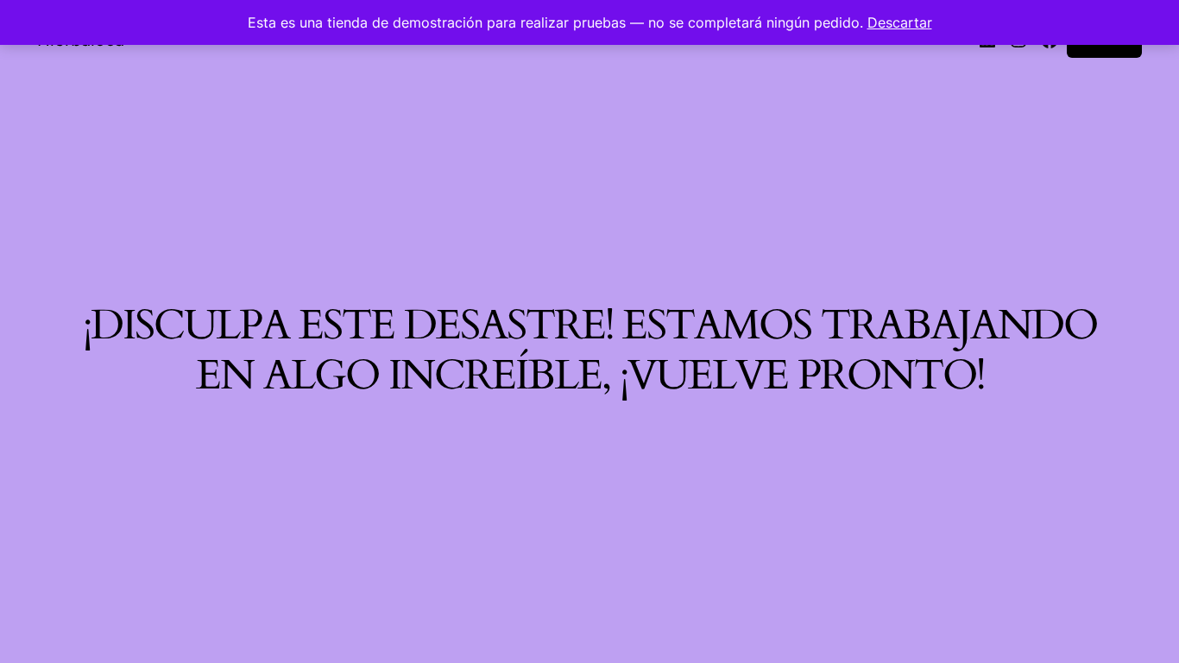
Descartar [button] (899, 22)
